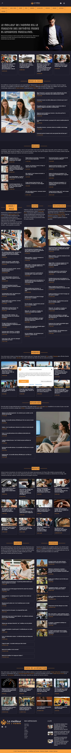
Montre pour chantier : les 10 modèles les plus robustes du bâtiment (8, 510)
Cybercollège (40, 406)
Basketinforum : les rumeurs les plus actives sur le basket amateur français (61, 372)
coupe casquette (20, 88)
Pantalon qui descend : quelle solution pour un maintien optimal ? (25, 708)
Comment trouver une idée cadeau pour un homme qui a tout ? (52, 100)
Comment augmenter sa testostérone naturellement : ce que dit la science (34, 273)
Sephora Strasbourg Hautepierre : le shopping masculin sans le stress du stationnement (57, 183)
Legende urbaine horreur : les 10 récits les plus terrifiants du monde (16, 441)
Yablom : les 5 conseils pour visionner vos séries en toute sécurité (17, 427)
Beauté (54, 8)
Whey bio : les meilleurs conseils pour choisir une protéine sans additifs (34, 311)
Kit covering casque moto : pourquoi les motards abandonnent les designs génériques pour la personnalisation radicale (9, 66)
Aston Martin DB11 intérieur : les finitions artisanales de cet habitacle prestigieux (10, 316)
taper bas (36, 88)
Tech (26, 8)
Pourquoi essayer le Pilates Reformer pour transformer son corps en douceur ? (44, 390)
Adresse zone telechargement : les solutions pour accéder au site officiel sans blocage (17, 413)
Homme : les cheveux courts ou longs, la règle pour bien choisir (35, 166)
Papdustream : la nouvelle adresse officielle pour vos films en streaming (16, 455)
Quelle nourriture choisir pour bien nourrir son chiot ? (58, 597)
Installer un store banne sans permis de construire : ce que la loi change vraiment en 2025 (26, 65)
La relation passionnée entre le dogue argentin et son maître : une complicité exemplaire (57, 632)
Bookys (23, 408)
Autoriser (23, 381)
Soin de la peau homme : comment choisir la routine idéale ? (36, 192)
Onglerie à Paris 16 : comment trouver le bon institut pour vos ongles (61, 65)
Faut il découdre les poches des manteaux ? (44, 707)
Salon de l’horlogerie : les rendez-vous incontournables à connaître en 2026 (43, 528)
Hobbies (32, 8)
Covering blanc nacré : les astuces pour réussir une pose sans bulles (11, 294)
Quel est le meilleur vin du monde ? (10, 649)
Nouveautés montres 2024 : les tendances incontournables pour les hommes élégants (62, 490)
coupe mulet (40, 85)
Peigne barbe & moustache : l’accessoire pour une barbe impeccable (35, 158)
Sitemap (55, 751)
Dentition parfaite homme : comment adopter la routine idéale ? (9, 708)
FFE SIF (39, 548)
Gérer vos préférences (46, 381)
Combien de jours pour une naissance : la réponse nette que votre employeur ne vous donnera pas (35, 281)
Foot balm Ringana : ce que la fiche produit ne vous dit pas (16, 177)
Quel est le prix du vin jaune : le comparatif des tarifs (14, 610)
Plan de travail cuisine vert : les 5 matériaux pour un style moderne (15, 603)
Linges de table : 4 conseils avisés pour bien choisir (14, 643)
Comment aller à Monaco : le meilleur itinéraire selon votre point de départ (11, 332)
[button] (51, 369)
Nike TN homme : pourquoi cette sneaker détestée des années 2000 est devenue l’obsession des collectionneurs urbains (52, 93)
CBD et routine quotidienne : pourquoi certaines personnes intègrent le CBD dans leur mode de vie (34, 319)
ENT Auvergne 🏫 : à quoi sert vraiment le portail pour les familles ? (61, 690)
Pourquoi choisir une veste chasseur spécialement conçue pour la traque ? (57, 562)
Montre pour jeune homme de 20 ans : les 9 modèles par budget (9, 528)
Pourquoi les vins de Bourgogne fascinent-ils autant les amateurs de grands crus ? (17, 589)
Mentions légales (38, 384)
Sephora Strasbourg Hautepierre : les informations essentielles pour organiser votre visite (58, 174)
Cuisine (3, 11)
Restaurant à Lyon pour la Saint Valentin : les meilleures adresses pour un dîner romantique (17, 616)
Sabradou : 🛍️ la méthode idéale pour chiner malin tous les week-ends (43, 690)
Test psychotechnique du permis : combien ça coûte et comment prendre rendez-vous (11, 286)
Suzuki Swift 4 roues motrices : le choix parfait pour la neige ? (11, 301)
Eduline (60, 216)
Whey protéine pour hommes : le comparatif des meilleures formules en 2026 (34, 289)
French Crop (32, 86)
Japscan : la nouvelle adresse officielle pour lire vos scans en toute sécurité (17, 420)
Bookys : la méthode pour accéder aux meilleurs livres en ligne (26, 690)
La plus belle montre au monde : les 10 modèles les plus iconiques (61, 510)
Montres (48, 8)
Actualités (40, 8)
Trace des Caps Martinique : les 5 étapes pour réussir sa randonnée (26, 390)
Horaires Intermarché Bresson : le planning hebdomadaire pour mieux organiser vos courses (17, 582)
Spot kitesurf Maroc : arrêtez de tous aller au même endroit (8, 372)
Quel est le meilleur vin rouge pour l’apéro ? (12, 655)
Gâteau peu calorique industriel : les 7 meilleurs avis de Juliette (17, 623)
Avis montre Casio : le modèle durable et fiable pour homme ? (25, 528)
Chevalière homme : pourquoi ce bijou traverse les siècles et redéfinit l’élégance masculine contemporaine (51, 106)
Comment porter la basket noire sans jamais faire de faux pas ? (52, 133)
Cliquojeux (55, 356)
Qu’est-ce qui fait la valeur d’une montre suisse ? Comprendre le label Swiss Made (8, 490)
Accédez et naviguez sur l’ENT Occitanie (61, 707)
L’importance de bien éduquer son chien (58, 605)
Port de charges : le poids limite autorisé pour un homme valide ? (34, 304)
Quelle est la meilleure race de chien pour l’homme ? (58, 579)
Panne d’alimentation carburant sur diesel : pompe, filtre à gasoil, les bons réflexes (11, 278)
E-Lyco (46, 406)
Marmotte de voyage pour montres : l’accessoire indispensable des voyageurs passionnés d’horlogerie (26, 491)
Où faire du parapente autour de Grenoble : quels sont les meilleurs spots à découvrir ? (61, 390)
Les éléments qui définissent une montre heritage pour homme (61, 529)
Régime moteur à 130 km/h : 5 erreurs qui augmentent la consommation (9, 690)
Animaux (61, 8)
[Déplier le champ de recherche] (2, 3)
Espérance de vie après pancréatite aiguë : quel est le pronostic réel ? (35, 327)
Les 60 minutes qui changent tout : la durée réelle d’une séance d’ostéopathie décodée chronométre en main (34, 250)
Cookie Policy (31, 384)
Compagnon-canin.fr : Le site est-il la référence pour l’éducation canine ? (57, 588)
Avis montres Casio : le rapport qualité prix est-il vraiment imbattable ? (43, 510)
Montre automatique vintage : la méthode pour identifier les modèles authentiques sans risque (43, 490)
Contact (51, 751)
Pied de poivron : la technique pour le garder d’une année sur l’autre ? (16, 596)
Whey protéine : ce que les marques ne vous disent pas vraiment (34, 258)
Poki (47, 356)
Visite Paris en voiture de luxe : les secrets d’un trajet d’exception (10, 308)
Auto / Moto (13, 8)
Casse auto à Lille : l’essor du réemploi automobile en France (11, 339)
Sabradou (19, 357)
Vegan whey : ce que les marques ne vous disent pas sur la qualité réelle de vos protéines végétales (35, 266)
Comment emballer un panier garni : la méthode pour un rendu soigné (17, 630)
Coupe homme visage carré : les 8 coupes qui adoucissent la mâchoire (59, 192)
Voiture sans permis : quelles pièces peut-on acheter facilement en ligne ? (11, 262)
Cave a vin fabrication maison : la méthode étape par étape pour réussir (17, 637)
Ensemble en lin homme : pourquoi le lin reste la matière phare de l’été (53, 121)
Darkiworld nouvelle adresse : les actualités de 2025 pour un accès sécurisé (17, 448)
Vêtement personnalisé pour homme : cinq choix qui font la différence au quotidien (51, 113)
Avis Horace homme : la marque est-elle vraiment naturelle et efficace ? (58, 158)
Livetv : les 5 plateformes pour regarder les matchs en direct (8, 390)
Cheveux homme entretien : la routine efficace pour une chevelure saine (58, 166)
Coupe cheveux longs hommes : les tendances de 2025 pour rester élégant (35, 183)
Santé (20, 8)
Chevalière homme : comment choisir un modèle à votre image (52, 127)
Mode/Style (4, 8)
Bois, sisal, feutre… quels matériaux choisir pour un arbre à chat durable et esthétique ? (59, 614)
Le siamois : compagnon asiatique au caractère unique (57, 623)
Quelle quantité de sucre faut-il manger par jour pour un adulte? (34, 297)
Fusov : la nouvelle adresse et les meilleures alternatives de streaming (16, 433)
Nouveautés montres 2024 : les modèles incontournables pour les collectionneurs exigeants (26, 510)
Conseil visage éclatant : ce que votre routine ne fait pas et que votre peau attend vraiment (16, 185)
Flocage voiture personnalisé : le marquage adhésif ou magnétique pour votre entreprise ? (11, 324)
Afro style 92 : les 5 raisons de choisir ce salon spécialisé (35, 174)
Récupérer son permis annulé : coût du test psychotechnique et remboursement (11, 270)
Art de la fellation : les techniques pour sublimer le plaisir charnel (34, 334)
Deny (34, 381)
